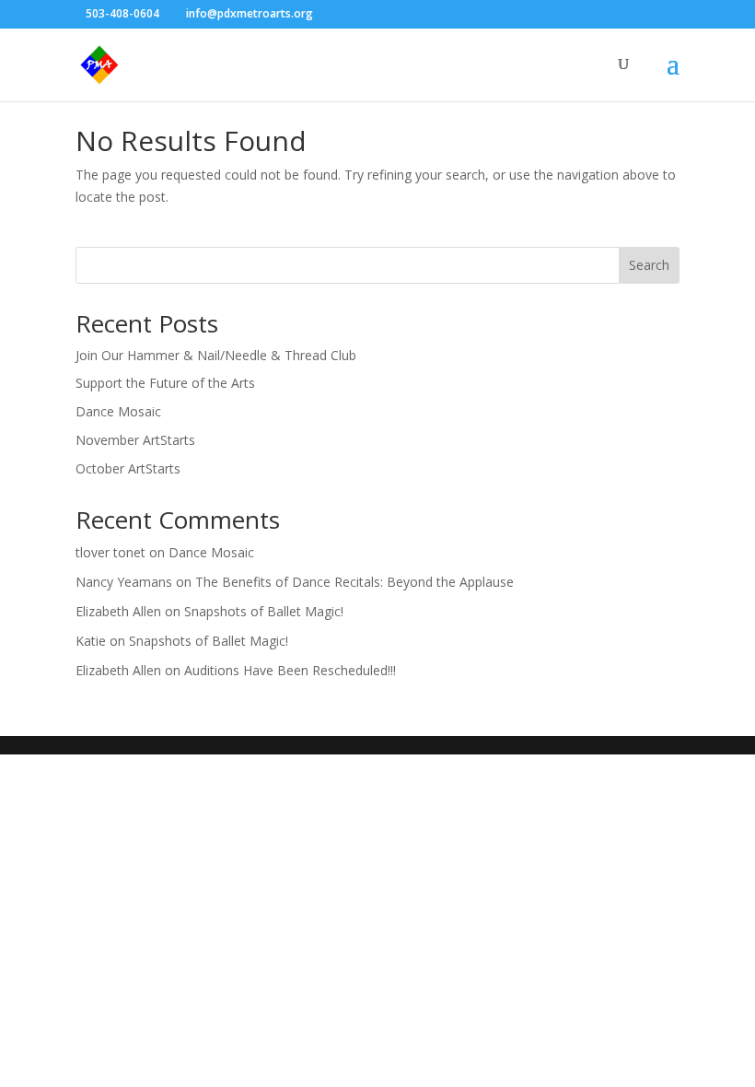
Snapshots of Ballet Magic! (263, 611)
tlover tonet (110, 552)
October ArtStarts (128, 468)
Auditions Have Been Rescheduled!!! (290, 670)
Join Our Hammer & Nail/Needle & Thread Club (216, 355)
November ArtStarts (135, 440)
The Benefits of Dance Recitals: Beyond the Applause (354, 581)
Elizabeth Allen (118, 611)
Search (649, 265)
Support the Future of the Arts (165, 383)
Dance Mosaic (118, 411)
